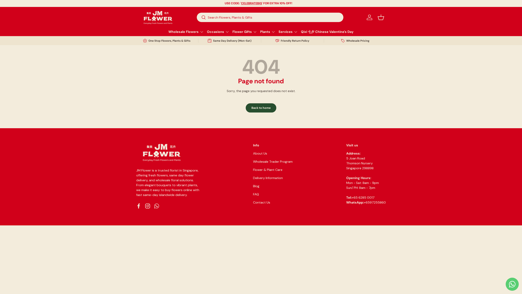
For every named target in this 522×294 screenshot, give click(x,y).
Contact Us (261, 202)
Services (286, 32)
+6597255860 (375, 202)
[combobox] (270, 17)
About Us (260, 153)
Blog (256, 186)
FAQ (256, 194)
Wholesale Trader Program (273, 161)
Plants (265, 32)
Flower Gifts (242, 32)
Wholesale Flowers (183, 32)
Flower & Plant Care (267, 170)
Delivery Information (268, 178)
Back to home (261, 108)
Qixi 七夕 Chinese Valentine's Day (327, 32)
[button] (380, 17)
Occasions (215, 32)
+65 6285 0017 (363, 197)
